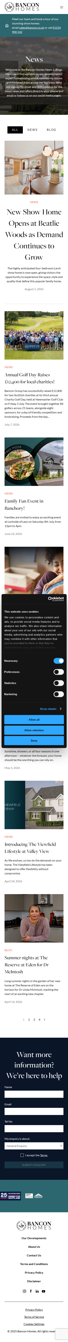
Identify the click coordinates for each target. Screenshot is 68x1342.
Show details (48, 708)
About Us (34, 1246)
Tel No (8, 1121)
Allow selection (34, 730)
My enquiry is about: (17, 1138)
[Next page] (44, 1020)
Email (8, 1104)
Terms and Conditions (34, 1264)
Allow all (34, 719)
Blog (51, 129)
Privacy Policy (34, 1272)
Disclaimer (34, 1281)
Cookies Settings (34, 1324)
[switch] (58, 672)
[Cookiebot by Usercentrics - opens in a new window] (48, 599)
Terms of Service (34, 1316)
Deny (34, 740)
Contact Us (34, 1255)
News (32, 129)
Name (8, 1087)
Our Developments (34, 1238)
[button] (61, 7)
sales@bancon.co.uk (31, 27)
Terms (44, 1155)
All (15, 129)
